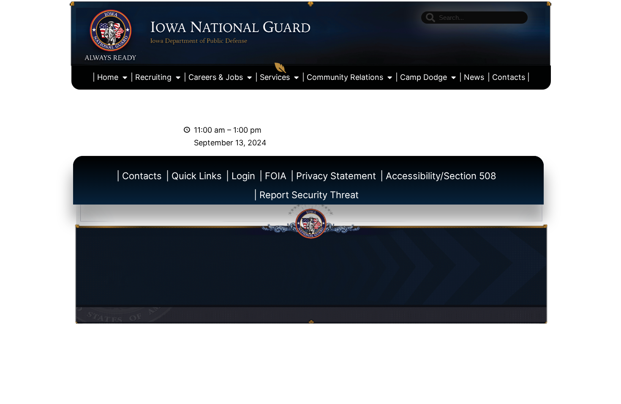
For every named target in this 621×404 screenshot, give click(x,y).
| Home (105, 77)
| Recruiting (151, 77)
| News (471, 77)
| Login (240, 175)
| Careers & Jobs (213, 77)
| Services (272, 77)
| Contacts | (509, 77)
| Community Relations (342, 77)
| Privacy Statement (333, 175)
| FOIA (272, 175)
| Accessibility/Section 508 (438, 175)
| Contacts (139, 175)
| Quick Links (194, 175)
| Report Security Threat (306, 194)
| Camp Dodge (421, 77)
